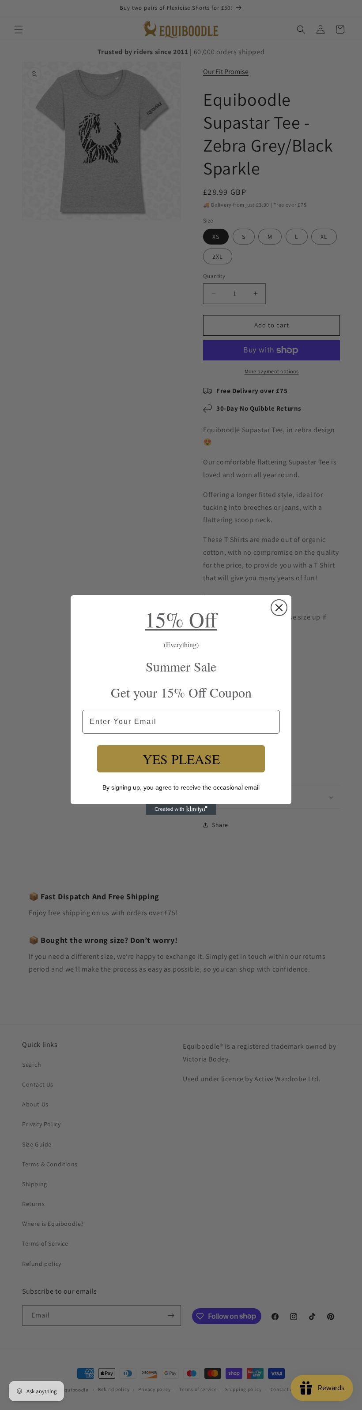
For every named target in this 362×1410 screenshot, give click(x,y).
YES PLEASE (181, 759)
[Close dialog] (279, 608)
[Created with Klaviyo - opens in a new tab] (181, 809)
